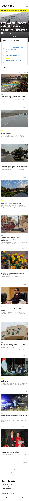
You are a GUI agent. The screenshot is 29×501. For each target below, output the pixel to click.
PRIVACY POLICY (6, 488)
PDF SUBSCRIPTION (7, 484)
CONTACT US (5, 486)
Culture (3, 449)
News (7, 45)
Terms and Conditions (8, 493)
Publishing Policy (7, 491)
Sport (2, 94)
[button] (17, 36)
